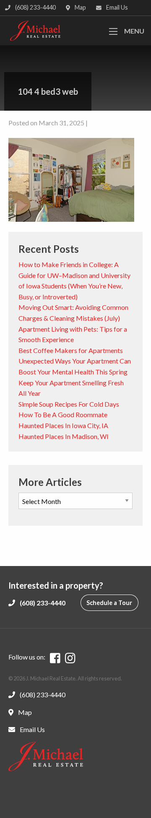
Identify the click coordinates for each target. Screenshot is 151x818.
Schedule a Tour (109, 602)
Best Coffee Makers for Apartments (70, 350)
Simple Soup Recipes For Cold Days (68, 404)
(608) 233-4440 (35, 7)
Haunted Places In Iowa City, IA (63, 425)
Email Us (116, 7)
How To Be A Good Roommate (62, 414)
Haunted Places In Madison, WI (63, 436)
